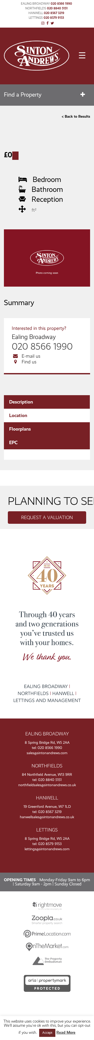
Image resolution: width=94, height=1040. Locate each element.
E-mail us (31, 356)
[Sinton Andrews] (36, 69)
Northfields (35, 8)
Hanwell (35, 13)
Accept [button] (47, 1033)
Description (21, 402)
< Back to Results (76, 116)
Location (18, 415)
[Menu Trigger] (82, 55)
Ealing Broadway (35, 3)
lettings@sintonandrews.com (47, 849)
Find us (29, 362)
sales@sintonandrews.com (47, 753)
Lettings (36, 18)
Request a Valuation (47, 517)
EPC (13, 442)
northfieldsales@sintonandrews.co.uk (47, 785)
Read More (65, 1033)
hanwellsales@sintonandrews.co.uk (47, 817)
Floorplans (20, 429)
